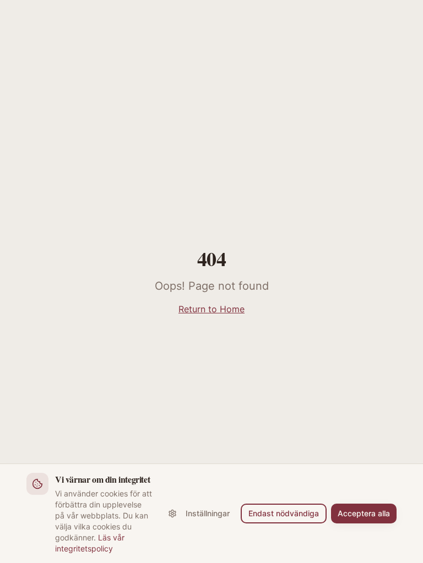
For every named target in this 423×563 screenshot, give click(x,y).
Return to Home (211, 308)
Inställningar (208, 513)
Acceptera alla (364, 513)
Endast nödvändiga (283, 513)
